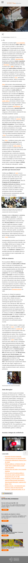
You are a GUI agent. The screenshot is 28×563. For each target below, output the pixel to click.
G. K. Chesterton (21, 42)
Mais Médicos (16, 106)
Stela (3, 84)
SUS (16, 77)
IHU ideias (6, 64)
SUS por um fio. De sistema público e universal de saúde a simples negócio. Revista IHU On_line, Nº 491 (15, 474)
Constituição (19, 328)
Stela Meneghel (19, 59)
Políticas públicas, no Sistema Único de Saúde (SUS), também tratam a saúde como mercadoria (15, 465)
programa (18, 118)
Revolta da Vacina (16, 289)
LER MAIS (5, 509)
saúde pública (5, 101)
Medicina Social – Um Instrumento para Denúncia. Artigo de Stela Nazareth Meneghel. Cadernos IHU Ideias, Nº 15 (15, 487)
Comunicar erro (7, 493)
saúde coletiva (17, 146)
